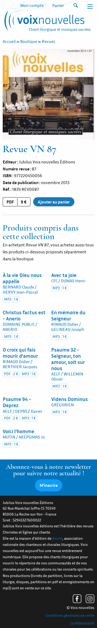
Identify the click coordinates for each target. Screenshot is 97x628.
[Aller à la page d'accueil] (47, 22)
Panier (58, 5)
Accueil (9, 41)
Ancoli (57, 538)
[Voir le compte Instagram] (90, 598)
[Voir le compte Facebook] (77, 598)
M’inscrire (49, 485)
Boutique (28, 41)
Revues (48, 41)
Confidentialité (82, 623)
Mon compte (32, 5)
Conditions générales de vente (69, 615)
